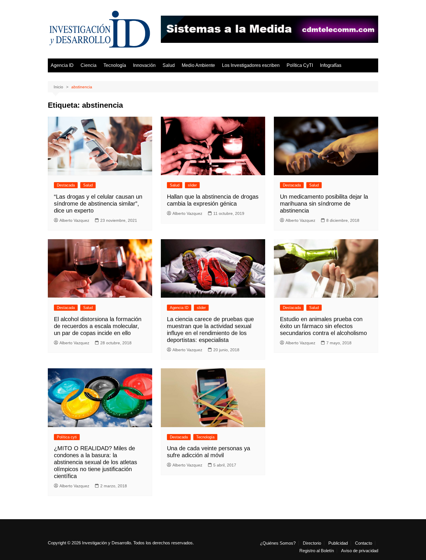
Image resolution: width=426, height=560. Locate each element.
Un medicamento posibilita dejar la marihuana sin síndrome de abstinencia (324, 203)
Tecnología (114, 65)
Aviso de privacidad (359, 550)
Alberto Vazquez (74, 220)
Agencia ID (62, 65)
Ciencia (89, 65)
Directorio (312, 543)
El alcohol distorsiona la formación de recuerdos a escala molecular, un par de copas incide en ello (97, 326)
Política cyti (67, 437)
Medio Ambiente (198, 65)
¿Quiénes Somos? (278, 543)
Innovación (144, 65)
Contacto (363, 543)
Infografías (330, 65)
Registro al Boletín (316, 550)
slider (192, 185)
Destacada (66, 185)
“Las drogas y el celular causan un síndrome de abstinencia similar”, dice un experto (98, 203)
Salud (169, 65)
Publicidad (338, 543)
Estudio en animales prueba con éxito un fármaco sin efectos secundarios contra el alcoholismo (323, 326)
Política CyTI (300, 65)
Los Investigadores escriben (251, 65)
